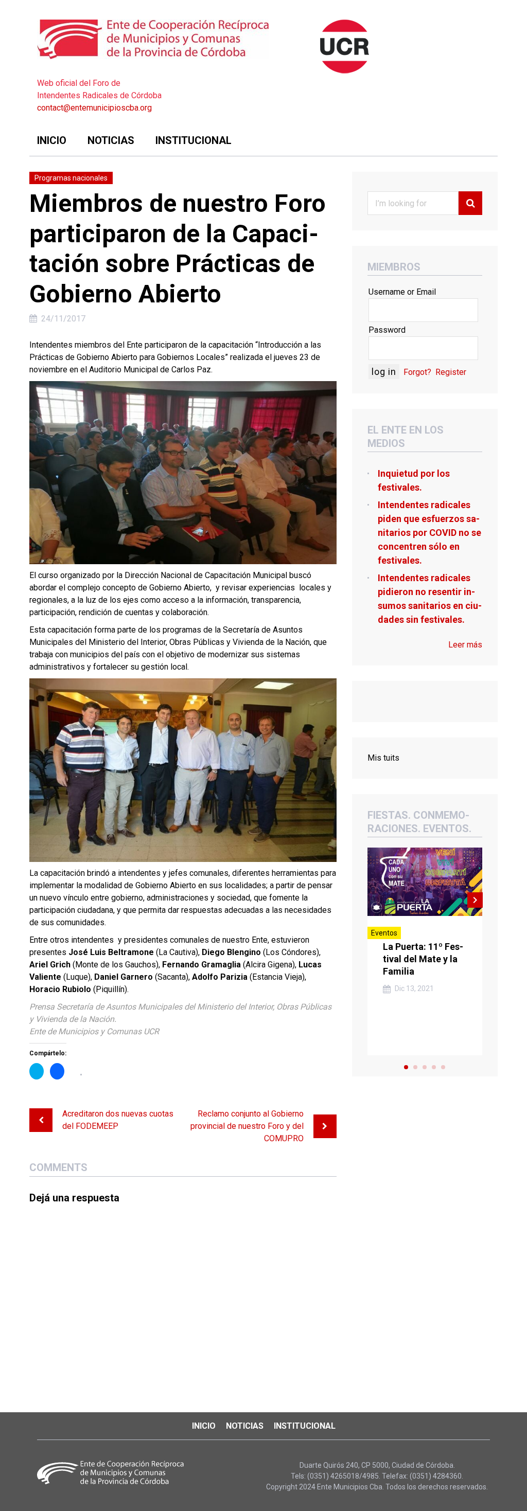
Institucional (193, 140)
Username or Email (402, 292)
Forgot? (417, 372)
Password (387, 330)
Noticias (110, 140)
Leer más (465, 645)
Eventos (384, 933)
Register (450, 372)
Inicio (51, 140)
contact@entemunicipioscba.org (94, 108)
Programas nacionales (71, 178)
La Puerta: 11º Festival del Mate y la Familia (423, 959)
